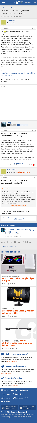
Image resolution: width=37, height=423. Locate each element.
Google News (19, 394)
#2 (35, 130)
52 (5, 284)
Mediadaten (18, 414)
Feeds (5, 390)
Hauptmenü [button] (3, 2)
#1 (35, 28)
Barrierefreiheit (17, 417)
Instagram (7, 398)
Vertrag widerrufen (29, 414)
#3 (35, 177)
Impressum (4, 414)
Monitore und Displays (15, 234)
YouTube (6, 402)
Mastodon (19, 398)
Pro (18, 125)
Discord (15, 390)
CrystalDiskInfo (18, 163)
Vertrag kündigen (6, 417)
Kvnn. (6, 234)
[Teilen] (32, 28)
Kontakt (11, 414)
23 (5, 316)
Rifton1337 (6, 16)
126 (5, 349)
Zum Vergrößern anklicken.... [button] (18, 205)
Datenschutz (27, 417)
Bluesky (25, 390)
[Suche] (35, 2)
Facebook (6, 394)
